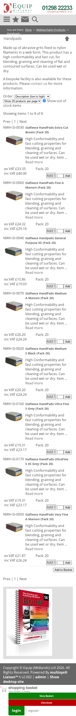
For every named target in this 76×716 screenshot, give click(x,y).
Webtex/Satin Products (50, 30)
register (33, 711)
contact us (39, 83)
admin (40, 677)
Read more (34, 162)
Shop (28, 30)
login (16, 710)
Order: (8, 96)
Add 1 (51, 175)
